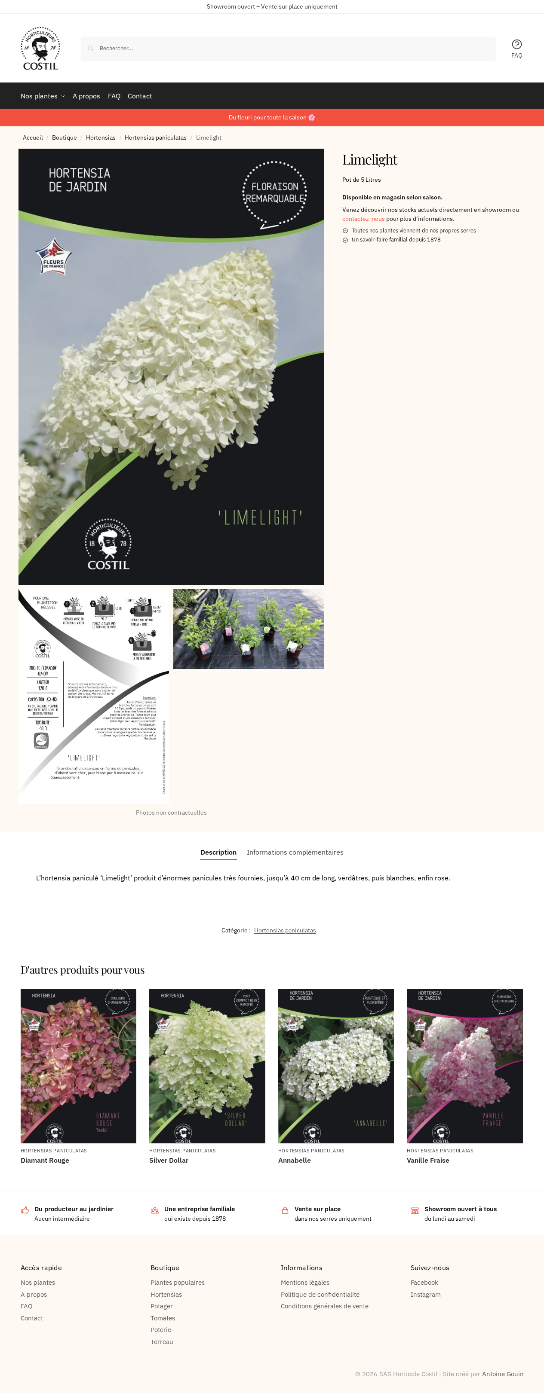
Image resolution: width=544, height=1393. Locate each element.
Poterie (161, 1330)
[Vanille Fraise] (465, 1066)
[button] (171, 367)
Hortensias (101, 137)
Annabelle (294, 1160)
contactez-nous (363, 219)
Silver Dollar (168, 1160)
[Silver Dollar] (207, 1066)
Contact (32, 1318)
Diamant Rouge (45, 1160)
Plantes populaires (178, 1282)
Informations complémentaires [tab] (295, 852)
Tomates (163, 1318)
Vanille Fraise (428, 1160)
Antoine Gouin (503, 1374)
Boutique (64, 137)
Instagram (426, 1294)
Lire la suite (78, 1175)
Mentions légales (305, 1282)
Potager (162, 1306)
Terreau (162, 1342)
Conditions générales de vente (325, 1306)
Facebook (424, 1282)
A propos (34, 1294)
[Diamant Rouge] (79, 1066)
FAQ (516, 55)
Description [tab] (218, 852)
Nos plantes (38, 1282)
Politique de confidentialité (320, 1294)
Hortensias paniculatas (156, 137)
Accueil (33, 137)
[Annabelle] (336, 1066)
